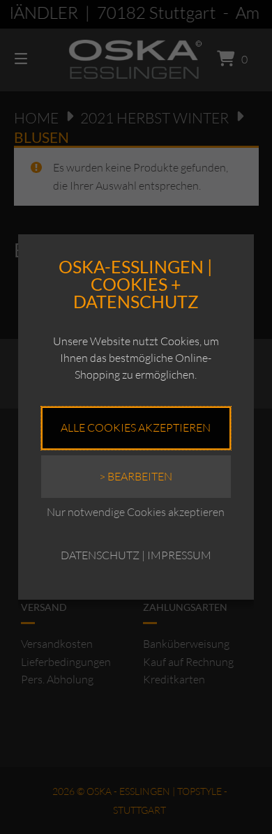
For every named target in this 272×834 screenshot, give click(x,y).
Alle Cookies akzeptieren (136, 427)
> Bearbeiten (135, 476)
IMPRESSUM (179, 555)
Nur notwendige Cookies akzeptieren (136, 512)
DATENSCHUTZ (100, 555)
